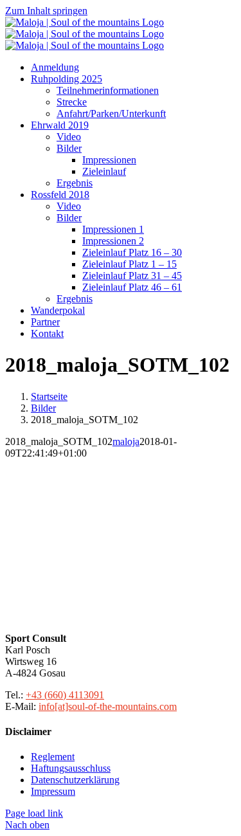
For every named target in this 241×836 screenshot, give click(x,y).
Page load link (34, 813)
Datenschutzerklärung (75, 779)
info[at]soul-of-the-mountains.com (108, 706)
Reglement (53, 756)
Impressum (53, 791)
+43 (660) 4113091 (65, 694)
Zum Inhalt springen (46, 10)
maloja (125, 441)
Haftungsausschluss (71, 768)
